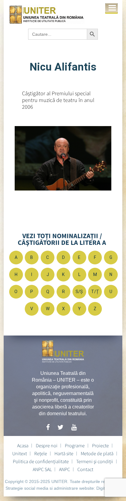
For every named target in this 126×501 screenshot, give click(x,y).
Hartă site (63, 453)
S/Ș (79, 291)
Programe (75, 445)
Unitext (19, 453)
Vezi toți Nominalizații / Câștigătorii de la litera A (62, 239)
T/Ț (95, 291)
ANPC (64, 469)
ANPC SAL (42, 469)
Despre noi (46, 445)
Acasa (22, 445)
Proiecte (100, 445)
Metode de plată (97, 453)
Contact (85, 469)
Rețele (40, 453)
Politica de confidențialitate (41, 461)
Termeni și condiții (94, 461)
